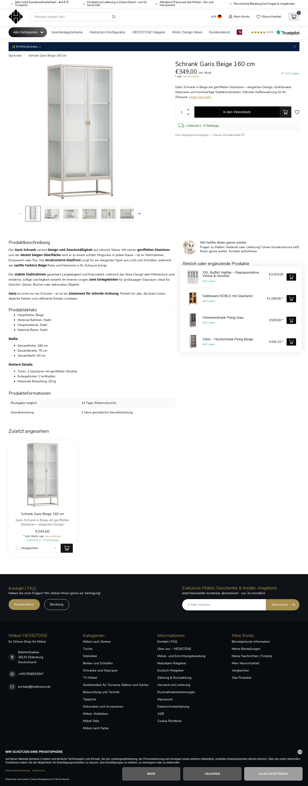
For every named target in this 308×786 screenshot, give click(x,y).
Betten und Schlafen (98, 663)
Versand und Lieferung (173, 685)
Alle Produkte (241, 678)
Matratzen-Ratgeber (171, 663)
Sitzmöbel (90, 656)
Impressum (165, 699)
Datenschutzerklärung (173, 706)
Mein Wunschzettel (245, 663)
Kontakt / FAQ (167, 641)
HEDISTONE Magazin (148, 32)
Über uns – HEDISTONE (174, 649)
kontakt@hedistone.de (34, 687)
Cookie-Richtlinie (169, 721)
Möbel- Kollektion (95, 714)
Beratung (56, 604)
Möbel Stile (91, 721)
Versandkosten (191, 76)
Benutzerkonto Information (251, 641)
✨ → (26, 46)
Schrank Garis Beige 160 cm (47, 56)
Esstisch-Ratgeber (170, 670)
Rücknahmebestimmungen (176, 692)
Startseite (15, 56)
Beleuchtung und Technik (101, 692)
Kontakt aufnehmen (243, 251)
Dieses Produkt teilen (227, 135)
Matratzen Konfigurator (108, 32)
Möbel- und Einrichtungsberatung (181, 656)
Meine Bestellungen (246, 649)
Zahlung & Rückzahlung (174, 678)
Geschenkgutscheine (67, 32)
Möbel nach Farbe (96, 728)
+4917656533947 (31, 674)
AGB (160, 714)
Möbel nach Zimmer (97, 641)
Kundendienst (219, 32)
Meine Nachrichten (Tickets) (252, 656)
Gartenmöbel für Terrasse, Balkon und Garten (116, 685)
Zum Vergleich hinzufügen (192, 135)
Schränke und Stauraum (100, 670)
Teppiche (89, 699)
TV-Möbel (90, 678)
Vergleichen (29, 548)
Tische (87, 649)
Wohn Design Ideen (187, 32)
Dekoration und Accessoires (103, 706)
